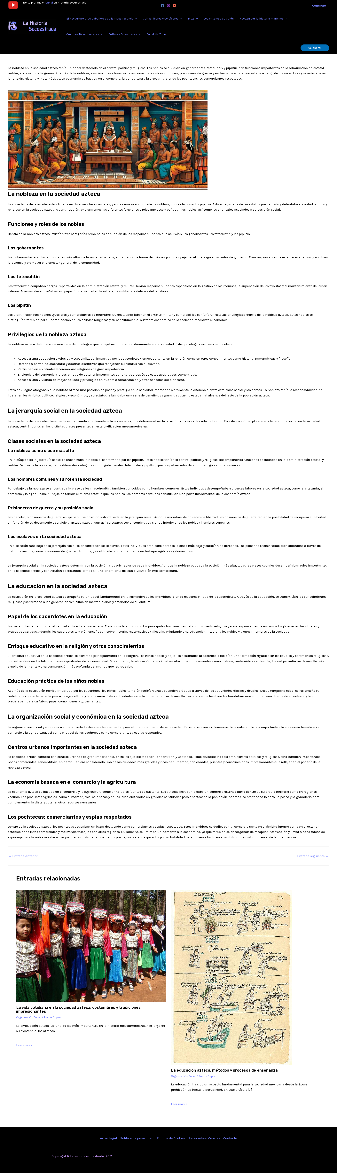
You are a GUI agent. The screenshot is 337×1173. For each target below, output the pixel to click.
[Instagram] (168, 5)
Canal (49, 2)
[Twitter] (255, 1156)
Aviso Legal (108, 1138)
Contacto (230, 1138)
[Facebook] (162, 5)
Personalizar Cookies (204, 1138)
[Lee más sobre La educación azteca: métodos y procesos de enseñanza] (231, 977)
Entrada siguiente (313, 856)
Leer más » (24, 1045)
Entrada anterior (22, 856)
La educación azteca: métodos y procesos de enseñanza (224, 1070)
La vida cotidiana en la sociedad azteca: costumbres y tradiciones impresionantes (78, 1009)
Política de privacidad (136, 1138)
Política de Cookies (171, 1138)
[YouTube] (174, 5)
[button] (135, 18)
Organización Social (28, 1017)
